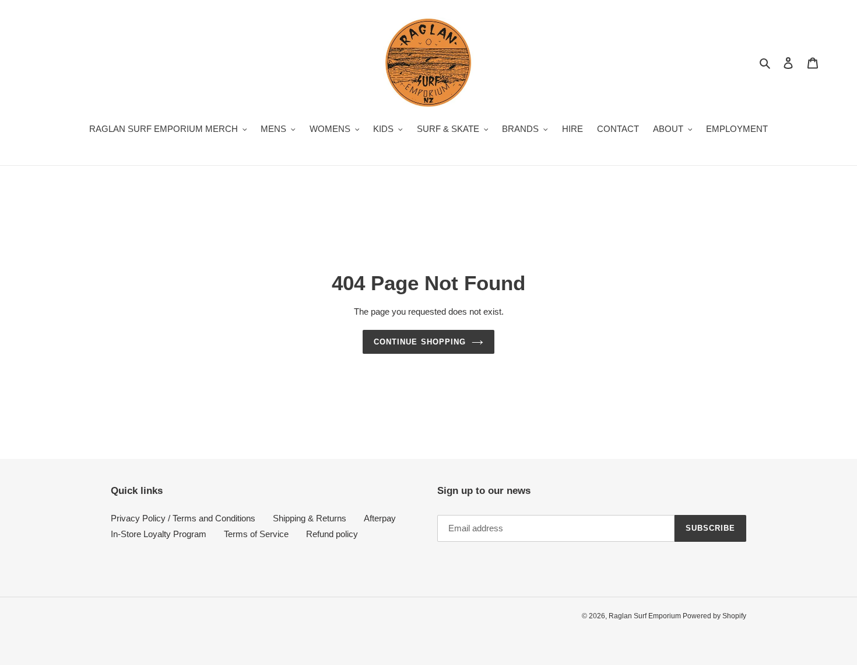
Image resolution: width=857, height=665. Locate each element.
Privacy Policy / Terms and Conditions (183, 518)
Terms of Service (256, 534)
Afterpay (380, 518)
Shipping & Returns (309, 518)
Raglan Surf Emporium (646, 616)
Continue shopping (420, 341)
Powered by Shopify (714, 616)
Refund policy (332, 534)
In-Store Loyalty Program (158, 534)
